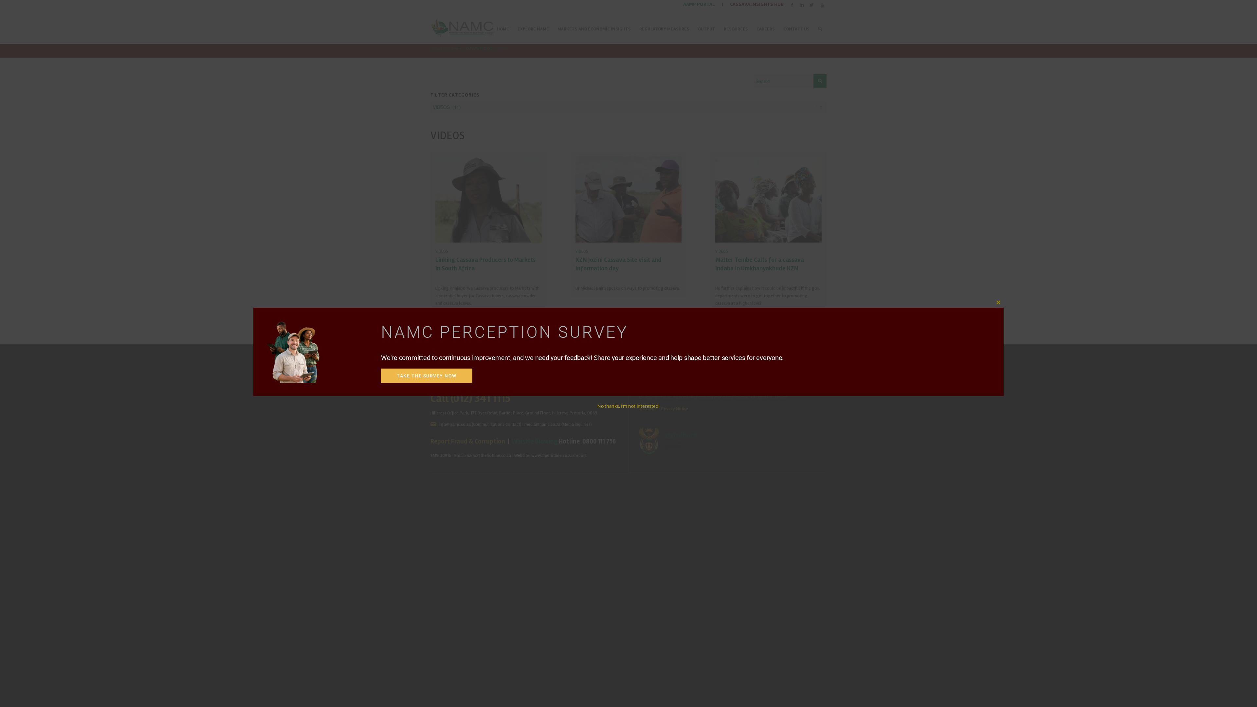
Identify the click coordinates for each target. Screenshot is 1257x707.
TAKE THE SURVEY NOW (427, 375)
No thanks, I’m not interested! (628, 406)
